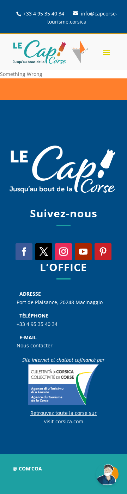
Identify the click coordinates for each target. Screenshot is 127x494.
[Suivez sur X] (43, 251)
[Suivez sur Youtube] (83, 251)
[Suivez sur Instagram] (63, 251)
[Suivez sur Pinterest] (103, 251)
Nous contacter (35, 345)
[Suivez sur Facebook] (24, 251)
